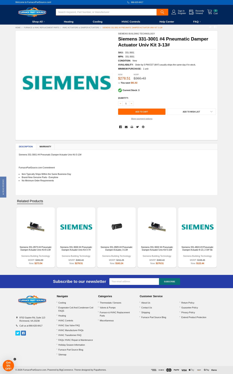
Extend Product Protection (193, 317)
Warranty (45, 146)
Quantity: (123, 98)
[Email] (126, 126)
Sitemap (62, 354)
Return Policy (187, 303)
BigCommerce (66, 370)
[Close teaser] (14, 359)
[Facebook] (215, 27)
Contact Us (146, 307)
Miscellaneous (107, 320)
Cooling (97, 21)
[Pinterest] (143, 126)
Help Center (167, 21)
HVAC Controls (131, 21)
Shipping (145, 312)
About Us (145, 303)
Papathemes (100, 370)
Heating (68, 21)
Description (26, 146)
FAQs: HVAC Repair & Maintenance (75, 340)
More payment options (141, 119)
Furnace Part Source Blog (70, 350)
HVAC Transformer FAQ (69, 335)
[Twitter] (210, 27)
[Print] (131, 126)
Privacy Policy (188, 312)
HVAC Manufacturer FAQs (70, 330)
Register (182, 13)
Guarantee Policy (189, 307)
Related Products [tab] (30, 201)
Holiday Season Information (71, 345)
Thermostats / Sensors (110, 303)
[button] (3, 187)
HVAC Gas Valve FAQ (69, 325)
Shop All (37, 21)
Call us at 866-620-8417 (30, 326)
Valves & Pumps (108, 307)
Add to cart (141, 111)
